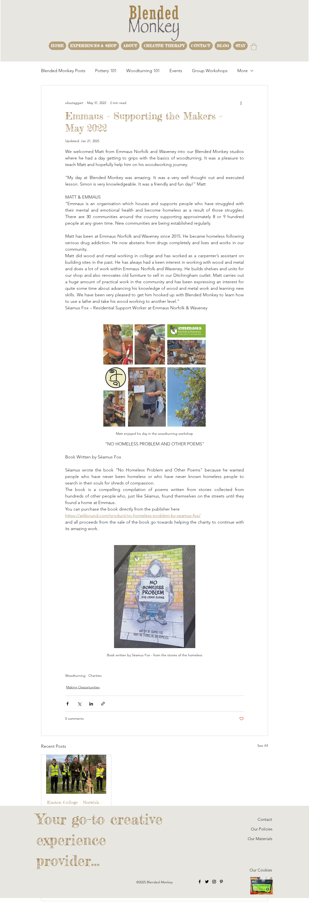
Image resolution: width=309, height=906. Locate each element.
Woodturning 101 (143, 70)
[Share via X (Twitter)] (79, 703)
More (242, 70)
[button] (93, 45)
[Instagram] (214, 881)
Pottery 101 (106, 70)
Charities (95, 676)
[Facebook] (199, 881)
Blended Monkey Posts (63, 70)
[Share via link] (103, 703)
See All (262, 745)
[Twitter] (206, 881)
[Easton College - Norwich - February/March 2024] (76, 774)
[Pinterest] (221, 881)
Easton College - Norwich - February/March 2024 (74, 805)
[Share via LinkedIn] (91, 703)
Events (175, 70)
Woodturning (75, 676)
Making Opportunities (83, 687)
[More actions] (241, 103)
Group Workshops (210, 70)
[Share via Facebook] (67, 703)
